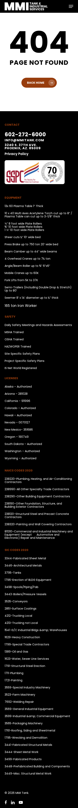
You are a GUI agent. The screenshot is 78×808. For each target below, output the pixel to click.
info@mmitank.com (24, 140)
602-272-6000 (25, 134)
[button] (71, 6)
